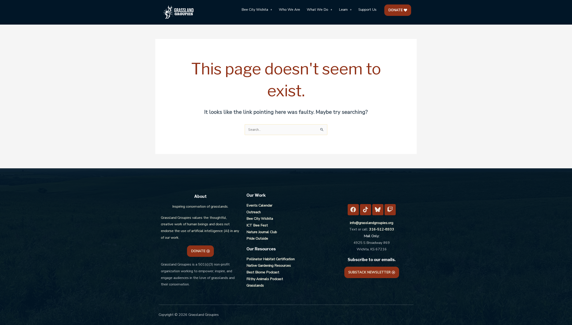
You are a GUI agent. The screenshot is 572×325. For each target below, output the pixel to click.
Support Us (367, 9)
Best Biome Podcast (262, 272)
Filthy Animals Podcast (264, 278)
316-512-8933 (381, 229)
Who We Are (289, 9)
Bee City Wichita (255, 9)
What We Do (317, 9)
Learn (343, 9)
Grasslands (255, 285)
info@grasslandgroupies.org (371, 222)
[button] (256, 9)
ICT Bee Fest (257, 225)
